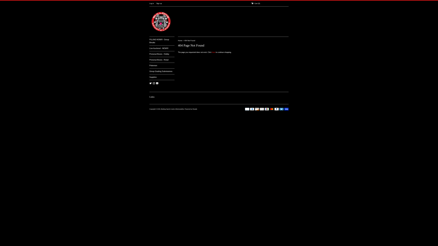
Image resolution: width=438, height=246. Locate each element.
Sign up (159, 3)
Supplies (153, 77)
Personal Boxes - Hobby (159, 54)
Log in (151, 3)
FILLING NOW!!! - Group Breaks (159, 41)
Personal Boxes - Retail (159, 60)
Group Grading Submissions (160, 71)
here (213, 52)
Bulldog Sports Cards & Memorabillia (172, 109)
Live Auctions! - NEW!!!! (158, 48)
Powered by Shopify (191, 109)
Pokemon (153, 66)
